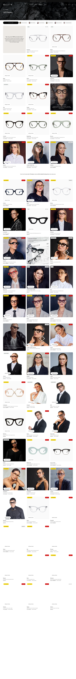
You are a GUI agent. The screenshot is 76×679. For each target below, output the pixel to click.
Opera (4, 549)
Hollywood (29, 462)
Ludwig (51, 491)
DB (51, 405)
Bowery (51, 136)
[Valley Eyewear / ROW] (7, 4)
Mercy (28, 520)
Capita (51, 376)
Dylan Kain (52, 433)
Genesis (4, 260)
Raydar (4, 578)
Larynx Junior (52, 462)
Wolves (51, 606)
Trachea (4, 606)
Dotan (28, 433)
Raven (51, 260)
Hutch (28, 78)
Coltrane (28, 405)
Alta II (51, 347)
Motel (28, 203)
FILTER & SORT (10, 22)
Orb (27, 549)
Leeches (4, 136)
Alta (4, 107)
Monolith (52, 520)
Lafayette (52, 318)
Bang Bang (29, 136)
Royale (4, 165)
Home (4, 9)
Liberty (4, 203)
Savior (28, 232)
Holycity (51, 165)
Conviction (5, 232)
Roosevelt (5, 289)
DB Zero (4, 433)
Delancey (52, 232)
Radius (51, 203)
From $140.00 (31, 109)
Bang (4, 78)
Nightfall (4, 318)
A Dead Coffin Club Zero (31, 347)
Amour (4, 376)
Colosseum (5, 405)
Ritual (28, 318)
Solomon (52, 578)
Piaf (51, 289)
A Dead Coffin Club (30, 165)
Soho (28, 578)
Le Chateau (29, 491)
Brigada (28, 376)
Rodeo (51, 49)
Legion (28, 107)
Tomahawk (5, 491)
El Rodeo (28, 49)
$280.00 (31, 52)
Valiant (28, 606)
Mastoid (4, 520)
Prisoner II (52, 78)
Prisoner (51, 549)
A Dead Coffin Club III (31, 289)
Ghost (4, 462)
